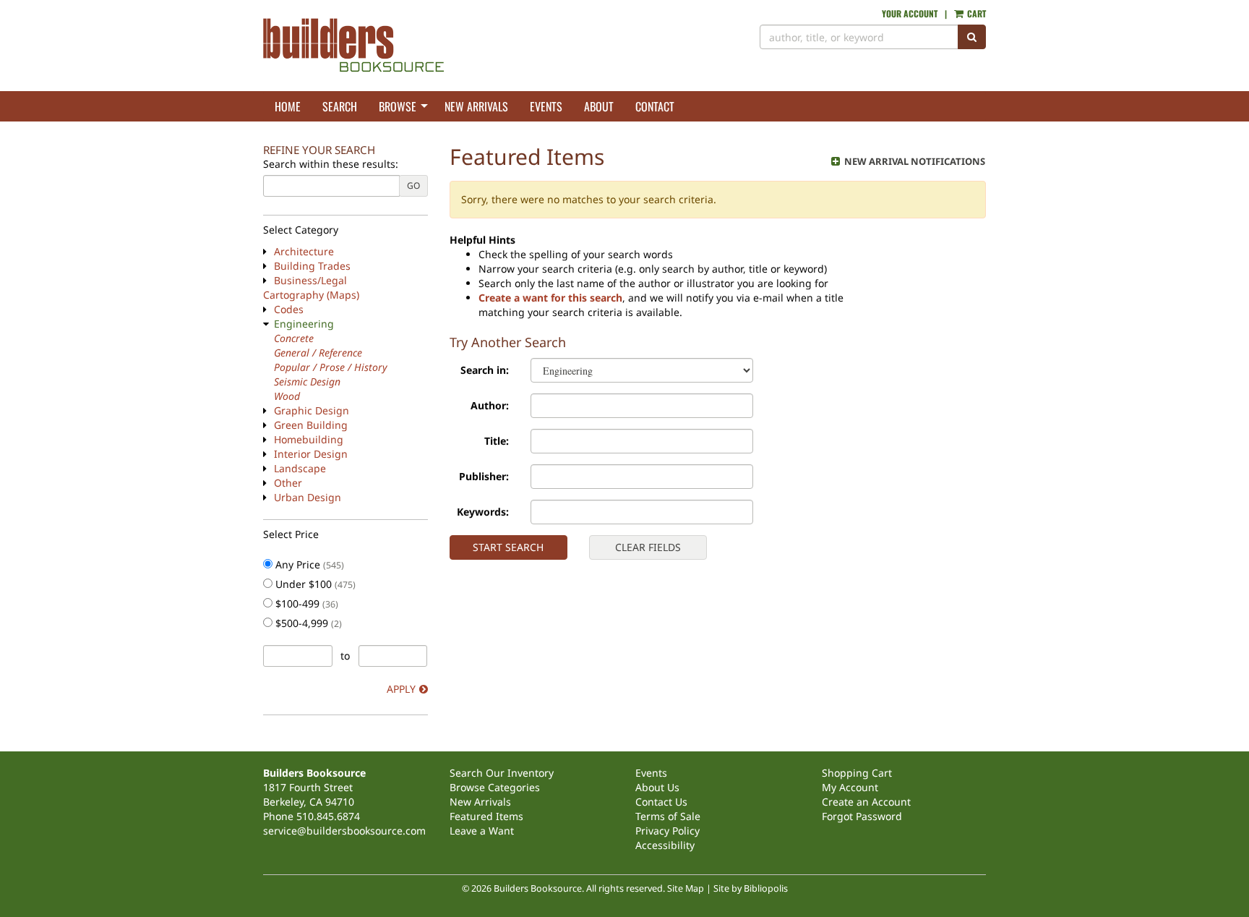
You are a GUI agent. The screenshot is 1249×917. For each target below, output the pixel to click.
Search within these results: (330, 164)
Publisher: (484, 476)
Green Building (311, 425)
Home (288, 106)
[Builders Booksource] (438, 45)
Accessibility (665, 845)
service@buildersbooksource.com (344, 830)
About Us (657, 787)
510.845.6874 (328, 816)
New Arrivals (476, 106)
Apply (401, 689)
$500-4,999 (307, 623)
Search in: (484, 370)
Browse (397, 106)
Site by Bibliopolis (750, 888)
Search (339, 106)
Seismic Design (307, 381)
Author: (490, 405)
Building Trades (312, 266)
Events (546, 106)
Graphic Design (311, 410)
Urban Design (307, 497)
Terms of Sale (667, 816)
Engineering (304, 323)
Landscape (300, 468)
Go (413, 185)
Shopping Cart (857, 773)
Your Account (909, 13)
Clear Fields (648, 547)
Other (288, 483)
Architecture (304, 251)
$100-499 (305, 603)
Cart (975, 13)
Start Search (508, 547)
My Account (850, 787)
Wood (287, 396)
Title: (496, 441)
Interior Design (311, 454)
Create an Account (866, 802)
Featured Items (486, 816)
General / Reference (318, 352)
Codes (289, 309)
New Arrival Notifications (913, 161)
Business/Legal (310, 280)
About (599, 106)
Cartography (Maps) (311, 295)
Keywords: (483, 512)
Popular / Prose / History (330, 367)
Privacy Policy (667, 830)
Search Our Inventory (502, 773)
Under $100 (314, 584)
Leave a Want (482, 830)
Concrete (294, 338)
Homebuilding (308, 439)
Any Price (308, 564)
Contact (654, 106)
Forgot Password (862, 816)
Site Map (685, 888)
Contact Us (661, 802)
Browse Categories (495, 787)
